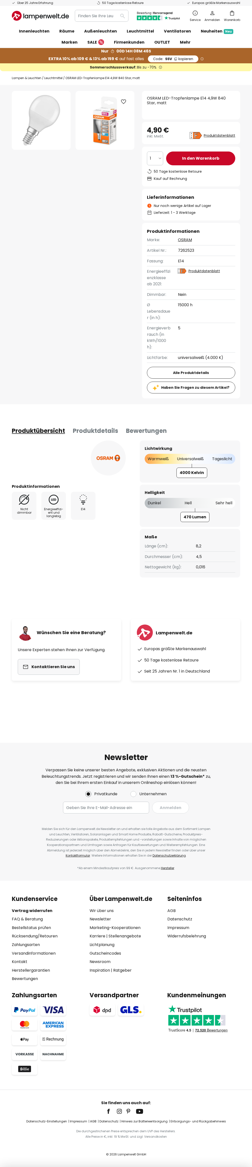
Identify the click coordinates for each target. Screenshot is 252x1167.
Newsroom (100, 961)
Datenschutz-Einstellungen (46, 1121)
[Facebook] (111, 1111)
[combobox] (101, 15)
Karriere (97, 936)
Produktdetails (95, 431)
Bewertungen (146, 431)
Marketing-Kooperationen (115, 927)
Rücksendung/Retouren (35, 936)
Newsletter (100, 919)
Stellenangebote (125, 936)
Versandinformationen (34, 953)
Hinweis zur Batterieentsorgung (144, 1121)
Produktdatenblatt (219, 135)
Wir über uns (102, 910)
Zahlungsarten (26, 944)
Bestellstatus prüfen (31, 927)
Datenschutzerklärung (169, 855)
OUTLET (162, 42)
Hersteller (167, 868)
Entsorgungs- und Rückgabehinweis (198, 1121)
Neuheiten (216, 31)
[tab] (38, 431)
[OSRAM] (108, 457)
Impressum (178, 927)
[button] (123, 102)
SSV (173, 58)
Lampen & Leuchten (26, 78)
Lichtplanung (102, 944)
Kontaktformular (78, 855)
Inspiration (100, 970)
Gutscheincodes (105, 953)
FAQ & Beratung (27, 919)
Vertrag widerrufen (32, 910)
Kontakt (19, 961)
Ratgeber (122, 970)
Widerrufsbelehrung (186, 936)
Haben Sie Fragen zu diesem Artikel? (195, 387)
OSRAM (185, 240)
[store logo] (40, 16)
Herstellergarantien (31, 970)
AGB (171, 910)
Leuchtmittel (53, 78)
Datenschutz (179, 919)
